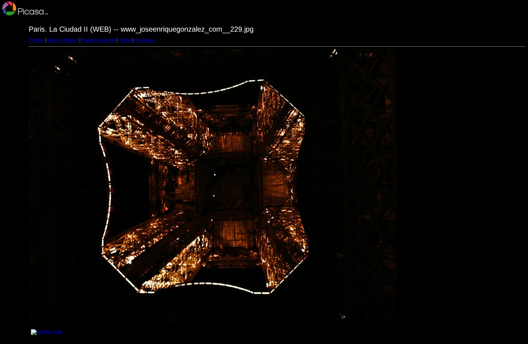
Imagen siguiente (98, 39)
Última (125, 39)
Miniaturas (144, 39)
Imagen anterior (62, 39)
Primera (36, 39)
